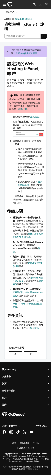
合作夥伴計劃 (8, 390)
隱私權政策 (24, 443)
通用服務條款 (32, 469)
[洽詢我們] (34, 4)
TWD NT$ (41, 426)
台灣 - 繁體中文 (9, 426)
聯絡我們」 (23, 109)
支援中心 (6, 376)
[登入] (40, 4)
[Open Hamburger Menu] (3, 4)
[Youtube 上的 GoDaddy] (31, 433)
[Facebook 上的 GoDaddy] (4, 433)
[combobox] (22, 36)
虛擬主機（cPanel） (24, 19)
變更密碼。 (35, 328)
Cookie (36, 443)
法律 (14, 443)
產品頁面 (34, 117)
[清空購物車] (46, 4)
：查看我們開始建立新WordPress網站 (28, 292)
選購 (4, 405)
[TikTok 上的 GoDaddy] (18, 433)
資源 (4, 383)
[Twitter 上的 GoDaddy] (25, 433)
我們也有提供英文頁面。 (27, 53)
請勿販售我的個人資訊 (25, 448)
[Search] (44, 36)
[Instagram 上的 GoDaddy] (11, 433)
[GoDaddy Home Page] (13, 414)
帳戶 (4, 397)
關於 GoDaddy (9, 369)
